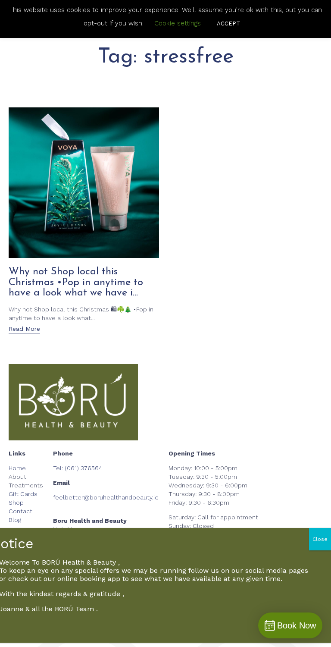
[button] (24, 329)
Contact (20, 511)
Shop (16, 502)
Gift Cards (23, 493)
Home (17, 468)
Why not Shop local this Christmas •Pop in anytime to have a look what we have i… (76, 282)
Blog (15, 519)
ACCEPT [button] (228, 23)
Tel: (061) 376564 (77, 468)
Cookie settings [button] (177, 23)
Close (320, 539)
